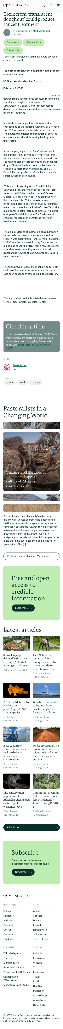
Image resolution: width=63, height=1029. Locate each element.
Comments (13, 42)
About (36, 911)
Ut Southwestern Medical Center (31, 31)
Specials (8, 925)
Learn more (21, 608)
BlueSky (37, 986)
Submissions (40, 934)
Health (22, 382)
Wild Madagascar (13, 953)
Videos (7, 911)
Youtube (37, 962)
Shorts (7, 929)
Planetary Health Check (16, 972)
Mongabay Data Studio (16, 985)
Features (8, 934)
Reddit (36, 981)
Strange (35, 382)
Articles (7, 920)
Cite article (13, 50)
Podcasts (8, 915)
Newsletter (21, 872)
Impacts (37, 925)
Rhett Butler (20, 365)
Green (9, 382)
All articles (13, 827)
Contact (37, 915)
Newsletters (40, 929)
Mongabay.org (11, 962)
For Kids (7, 958)
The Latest (9, 939)
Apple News (39, 1000)
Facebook (38, 972)
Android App (40, 995)
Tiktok (36, 976)
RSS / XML (39, 1004)
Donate (37, 920)
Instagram (39, 958)
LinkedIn (37, 953)
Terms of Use (40, 939)
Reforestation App (13, 967)
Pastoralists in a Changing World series (28, 556)
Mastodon (38, 990)
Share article (33, 42)
